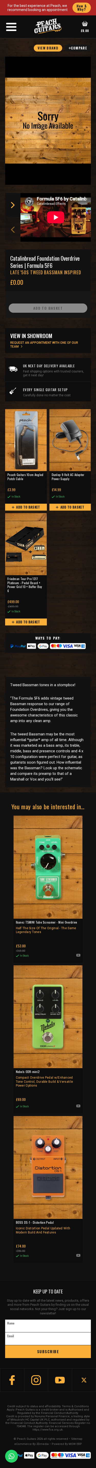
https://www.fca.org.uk (48, 1429)
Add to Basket (27, 507)
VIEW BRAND (48, 47)
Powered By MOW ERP (67, 1444)
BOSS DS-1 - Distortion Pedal (43, 1227)
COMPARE (79, 47)
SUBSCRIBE (48, 1351)
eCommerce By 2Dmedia (31, 1444)
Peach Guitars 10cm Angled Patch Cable (25, 477)
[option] (56, 217)
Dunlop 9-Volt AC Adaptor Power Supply (68, 477)
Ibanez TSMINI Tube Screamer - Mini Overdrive (46, 927)
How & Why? (82, 7)
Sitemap (76, 1439)
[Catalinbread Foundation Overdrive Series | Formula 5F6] (48, 121)
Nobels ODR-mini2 (44, 1078)
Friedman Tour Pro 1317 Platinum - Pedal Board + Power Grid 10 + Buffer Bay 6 (24, 585)
